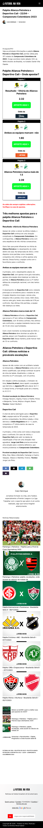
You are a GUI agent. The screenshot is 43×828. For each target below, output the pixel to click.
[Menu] (39, 3)
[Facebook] (6, 468)
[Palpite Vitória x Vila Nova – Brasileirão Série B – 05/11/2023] (21, 683)
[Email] (6, 473)
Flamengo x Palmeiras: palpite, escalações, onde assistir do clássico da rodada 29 (25, 728)
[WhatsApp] (30, 468)
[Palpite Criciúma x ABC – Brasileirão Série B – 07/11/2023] (21, 623)
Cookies (34, 802)
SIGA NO (15, 808)
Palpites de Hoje (20, 750)
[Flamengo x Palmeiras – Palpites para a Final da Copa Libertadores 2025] (21, 533)
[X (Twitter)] (14, 468)
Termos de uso (21, 804)
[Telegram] (22, 468)
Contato (18, 802)
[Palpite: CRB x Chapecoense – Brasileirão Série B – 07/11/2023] (21, 653)
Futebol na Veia (8, 750)
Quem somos (9, 802)
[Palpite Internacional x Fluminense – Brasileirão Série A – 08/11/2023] (21, 593)
